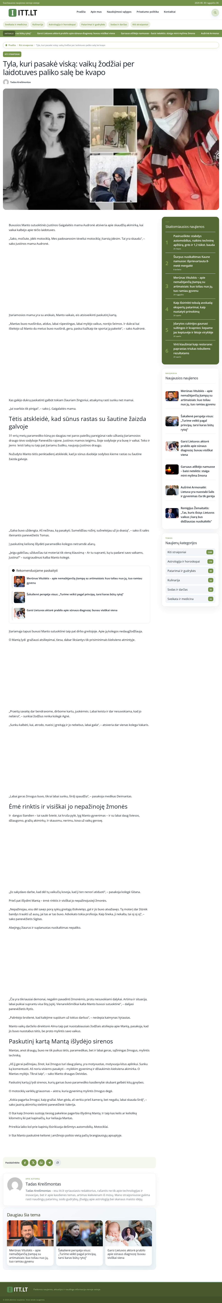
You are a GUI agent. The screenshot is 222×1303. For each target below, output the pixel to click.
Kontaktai (170, 11)
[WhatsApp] (41, 1162)
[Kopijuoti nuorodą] (57, 1162)
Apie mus (96, 11)
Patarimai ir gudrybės (93, 24)
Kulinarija (37, 24)
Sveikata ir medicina (16, 24)
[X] (33, 1162)
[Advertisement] (79, 280)
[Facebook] (25, 1162)
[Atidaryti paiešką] (215, 12)
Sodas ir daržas (118, 24)
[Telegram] (49, 1162)
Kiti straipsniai (140, 24)
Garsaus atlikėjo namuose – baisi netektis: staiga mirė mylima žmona (126, 33)
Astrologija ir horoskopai (62, 24)
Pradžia (81, 11)
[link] (30, 1243)
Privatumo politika (148, 11)
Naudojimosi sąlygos (119, 11)
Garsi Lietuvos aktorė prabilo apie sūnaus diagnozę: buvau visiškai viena (44, 33)
